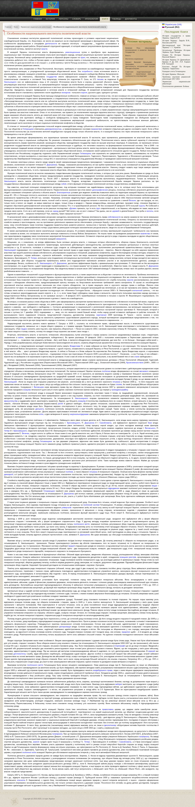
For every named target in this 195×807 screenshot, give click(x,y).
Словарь (76, 19)
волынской (137, 290)
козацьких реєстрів (128, 557)
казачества (145, 233)
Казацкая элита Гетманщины (173, 71)
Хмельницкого (10, 82)
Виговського (150, 428)
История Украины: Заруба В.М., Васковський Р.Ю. (176, 42)
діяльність (39, 409)
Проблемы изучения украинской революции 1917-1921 (176, 78)
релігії (60, 404)
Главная (37, 19)
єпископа (21, 780)
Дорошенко (52, 165)
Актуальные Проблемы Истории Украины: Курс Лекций (176, 51)
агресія (36, 742)
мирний (151, 651)
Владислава (75, 346)
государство (51, 77)
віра (6, 401)
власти (44, 49)
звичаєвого (144, 371)
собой (63, 184)
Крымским (130, 362)
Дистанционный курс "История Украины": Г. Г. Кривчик (176, 46)
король (142, 206)
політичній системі (91, 505)
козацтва (27, 390)
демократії (8, 474)
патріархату (57, 734)
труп (98, 208)
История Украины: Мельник (173, 74)
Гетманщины (85, 153)
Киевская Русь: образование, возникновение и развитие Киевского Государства (140, 50)
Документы (131, 19)
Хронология (91, 19)
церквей (115, 211)
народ (55, 211)
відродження (113, 488)
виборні (118, 684)
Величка (25, 433)
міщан (154, 486)
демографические (100, 190)
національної (75, 414)
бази (150, 423)
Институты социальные (134, 59)
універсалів (66, 507)
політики (69, 472)
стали (136, 357)
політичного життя (82, 524)
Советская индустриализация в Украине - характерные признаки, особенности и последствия (140, 74)
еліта (41, 414)
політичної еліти (29, 752)
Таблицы (116, 19)
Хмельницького (81, 398)
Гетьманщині (49, 491)
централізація (65, 627)
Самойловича (105, 423)
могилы (150, 211)
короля (84, 92)
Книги (105, 19)
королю (130, 280)
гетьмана (116, 382)
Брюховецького (73, 423)
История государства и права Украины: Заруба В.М (176, 37)
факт (83, 57)
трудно (24, 329)
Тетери (34, 258)
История (50, 19)
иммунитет (61, 239)
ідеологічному (110, 725)
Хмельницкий (10, 250)
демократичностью (53, 129)
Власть (128, 56)
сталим (119, 384)
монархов (66, 92)
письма (100, 79)
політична (106, 371)
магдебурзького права (102, 670)
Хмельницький (10, 382)
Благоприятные (63, 192)
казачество (96, 129)
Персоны (63, 19)
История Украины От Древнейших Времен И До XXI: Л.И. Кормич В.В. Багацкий (176, 62)
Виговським (39, 387)
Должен (73, 208)
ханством (139, 362)
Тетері (7, 431)
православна (107, 709)
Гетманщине (28, 129)
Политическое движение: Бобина (175, 86)
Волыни (132, 200)
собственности (114, 217)
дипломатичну (19, 654)
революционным (72, 52)
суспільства (13, 401)
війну (126, 390)
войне (20, 337)
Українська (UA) (173, 24)
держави (85, 414)
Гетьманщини (46, 441)
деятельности (51, 43)
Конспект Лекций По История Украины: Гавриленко (176, 68)
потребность (87, 71)
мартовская (101, 315)
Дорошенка (89, 423)
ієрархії (71, 546)
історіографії (119, 646)
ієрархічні (126, 632)
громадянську (118, 390)
